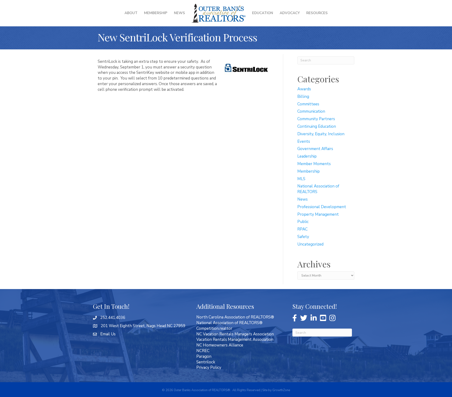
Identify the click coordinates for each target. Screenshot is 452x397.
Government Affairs (315, 148)
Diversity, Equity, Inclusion (320, 134)
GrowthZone (281, 390)
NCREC (203, 350)
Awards (304, 89)
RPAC (302, 229)
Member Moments (314, 164)
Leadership (307, 156)
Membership (155, 13)
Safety (303, 236)
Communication (311, 111)
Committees (308, 104)
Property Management (318, 214)
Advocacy (290, 13)
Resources (317, 13)
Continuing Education (316, 126)
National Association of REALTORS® (229, 323)
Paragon (203, 356)
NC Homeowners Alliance (219, 345)
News (179, 13)
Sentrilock (205, 362)
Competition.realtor (214, 328)
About (131, 13)
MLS (301, 179)
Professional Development (321, 207)
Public (303, 221)
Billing (303, 96)
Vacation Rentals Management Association (234, 339)
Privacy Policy (208, 367)
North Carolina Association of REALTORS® (235, 317)
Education (262, 13)
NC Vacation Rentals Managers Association (235, 334)
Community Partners (316, 119)
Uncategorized (310, 244)
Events (303, 141)
